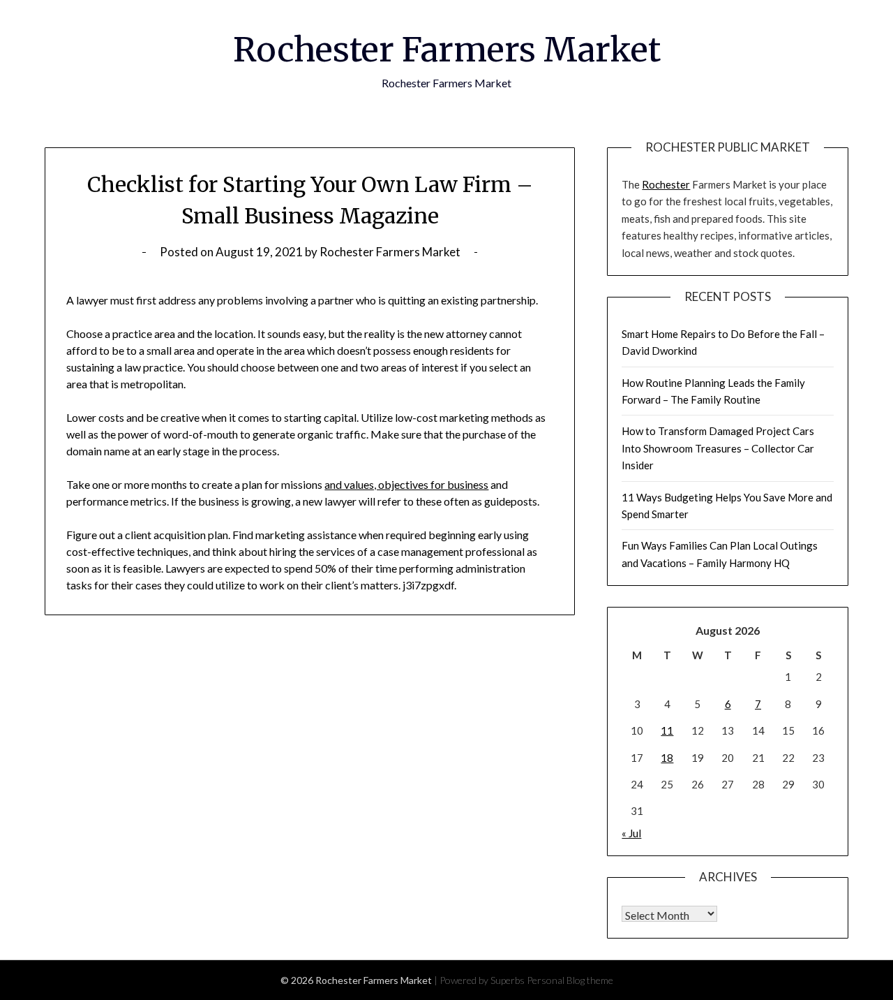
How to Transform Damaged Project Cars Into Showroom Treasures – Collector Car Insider (718, 448)
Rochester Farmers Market (447, 50)
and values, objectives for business (406, 484)
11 (667, 730)
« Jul (631, 833)
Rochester (666, 184)
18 (667, 757)
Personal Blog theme (570, 980)
